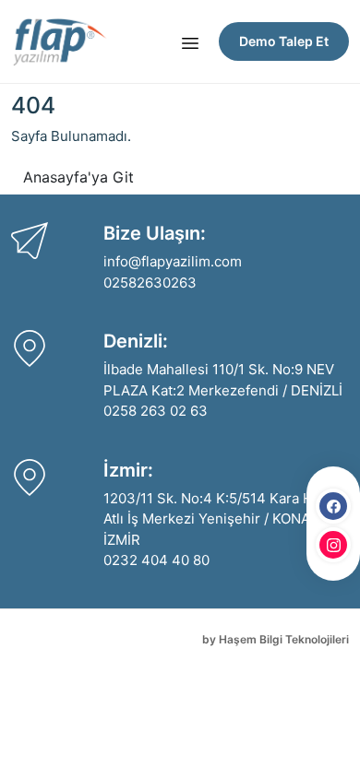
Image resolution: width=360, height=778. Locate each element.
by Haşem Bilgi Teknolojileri (275, 639)
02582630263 (150, 282)
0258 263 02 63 (155, 410)
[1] (190, 41)
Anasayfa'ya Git (78, 177)
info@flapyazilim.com (172, 261)
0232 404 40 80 (156, 560)
